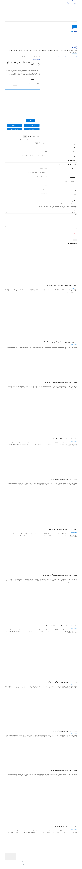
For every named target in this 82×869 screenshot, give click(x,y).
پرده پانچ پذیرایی (37, 851)
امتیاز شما (75, 210)
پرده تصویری (38, 847)
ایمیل (75, 233)
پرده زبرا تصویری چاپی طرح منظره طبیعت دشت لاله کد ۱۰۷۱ (59, 625)
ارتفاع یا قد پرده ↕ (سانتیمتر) (34, 83)
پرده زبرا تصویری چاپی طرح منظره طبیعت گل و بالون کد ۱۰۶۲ (59, 575)
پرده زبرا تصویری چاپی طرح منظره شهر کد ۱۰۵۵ (63, 479)
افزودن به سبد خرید (30, 120)
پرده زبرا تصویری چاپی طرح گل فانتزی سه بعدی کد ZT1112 (60, 285)
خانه (39, 56)
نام (76, 228)
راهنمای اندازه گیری (24, 852)
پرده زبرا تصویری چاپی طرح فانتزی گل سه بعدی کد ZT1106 (60, 682)
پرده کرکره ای (37, 853)
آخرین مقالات (25, 850)
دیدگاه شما (74, 214)
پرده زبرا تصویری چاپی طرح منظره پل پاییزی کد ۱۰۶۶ (62, 529)
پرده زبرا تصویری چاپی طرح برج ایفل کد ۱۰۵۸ (64, 731)
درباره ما (26, 848)
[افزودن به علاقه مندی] (75, 294)
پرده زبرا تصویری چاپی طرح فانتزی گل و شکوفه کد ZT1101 (60, 438)
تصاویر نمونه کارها (14, 125)
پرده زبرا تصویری (34, 56)
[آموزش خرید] (54, 854)
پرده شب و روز (37, 849)
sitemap (38, 862)
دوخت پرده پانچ (37, 859)
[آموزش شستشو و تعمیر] (46, 854)
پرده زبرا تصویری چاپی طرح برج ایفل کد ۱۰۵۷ (64, 826)
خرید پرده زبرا (69, 3)
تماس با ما (26, 846)
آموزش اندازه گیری (14, 129)
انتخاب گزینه (75, 297)
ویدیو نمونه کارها (32, 125)
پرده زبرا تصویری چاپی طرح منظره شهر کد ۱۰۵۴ (63, 770)
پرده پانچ (75, 3)
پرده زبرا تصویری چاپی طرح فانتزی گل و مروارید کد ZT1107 (60, 342)
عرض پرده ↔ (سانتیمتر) (35, 79)
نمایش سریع (75, 300)
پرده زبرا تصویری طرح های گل (24, 56)
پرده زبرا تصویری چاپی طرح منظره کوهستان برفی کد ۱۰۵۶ (60, 382)
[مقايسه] (75, 282)
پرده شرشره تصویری (36, 855)
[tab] (43, 143)
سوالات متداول (31, 129)
